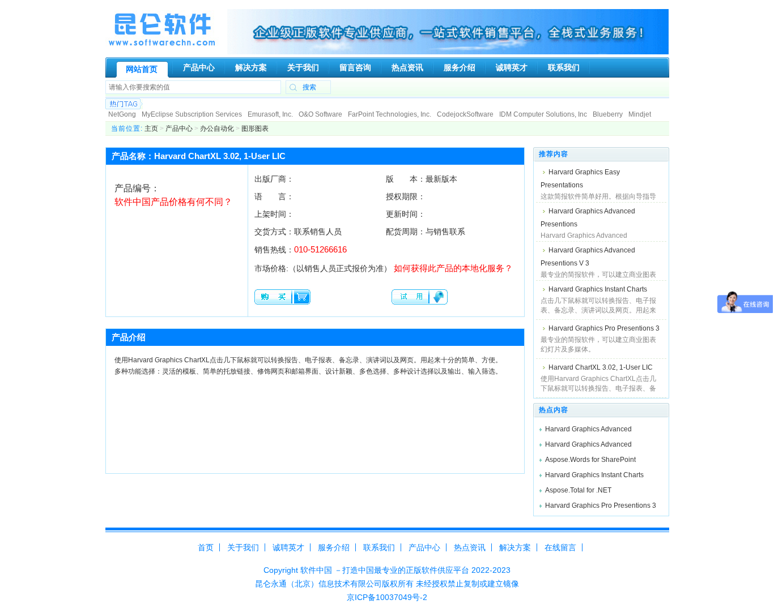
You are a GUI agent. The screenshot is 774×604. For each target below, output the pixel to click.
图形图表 (255, 128)
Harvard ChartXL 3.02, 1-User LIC (600, 367)
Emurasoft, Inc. (270, 114)
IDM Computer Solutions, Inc (543, 114)
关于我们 (243, 547)
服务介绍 (334, 547)
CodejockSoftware (465, 114)
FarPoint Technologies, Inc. (389, 114)
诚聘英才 (288, 547)
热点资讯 (470, 547)
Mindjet (639, 114)
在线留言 (560, 547)
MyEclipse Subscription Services (192, 114)
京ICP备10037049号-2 (387, 597)
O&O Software (320, 114)
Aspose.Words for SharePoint (590, 460)
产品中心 (179, 128)
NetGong (122, 114)
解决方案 (515, 547)
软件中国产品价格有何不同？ (173, 202)
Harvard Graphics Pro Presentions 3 (604, 328)
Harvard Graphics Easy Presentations (580, 178)
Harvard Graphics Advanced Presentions (588, 217)
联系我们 (379, 547)
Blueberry (608, 114)
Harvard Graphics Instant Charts (597, 289)
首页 (206, 547)
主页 (151, 128)
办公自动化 (217, 128)
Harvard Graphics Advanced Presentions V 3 (588, 256)
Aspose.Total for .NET (578, 490)
